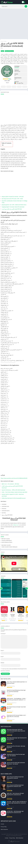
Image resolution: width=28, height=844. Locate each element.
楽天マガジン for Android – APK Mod (10, 484)
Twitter (8, 87)
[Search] (26, 6)
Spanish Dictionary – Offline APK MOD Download (13, 490)
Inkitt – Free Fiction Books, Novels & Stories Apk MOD (14, 492)
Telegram (19, 87)
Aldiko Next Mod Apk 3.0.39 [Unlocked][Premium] (13, 498)
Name (2, 650)
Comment (3, 633)
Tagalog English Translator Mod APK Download (13, 207)
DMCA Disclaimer (4, 829)
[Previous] (1, 588)
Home (2, 41)
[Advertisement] (14, 24)
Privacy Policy (4, 826)
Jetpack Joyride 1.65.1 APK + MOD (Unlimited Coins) (14, 204)
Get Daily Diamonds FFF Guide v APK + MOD (12, 198)
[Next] (26, 588)
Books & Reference (9, 51)
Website (2, 662)
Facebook (3, 87)
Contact (2, 824)
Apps (5, 41)
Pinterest (14, 87)
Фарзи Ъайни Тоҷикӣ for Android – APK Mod (13, 196)
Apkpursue (15, 525)
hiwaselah (17, 67)
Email (2, 656)
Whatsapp (24, 87)
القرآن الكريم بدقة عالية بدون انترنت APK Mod (12, 209)
